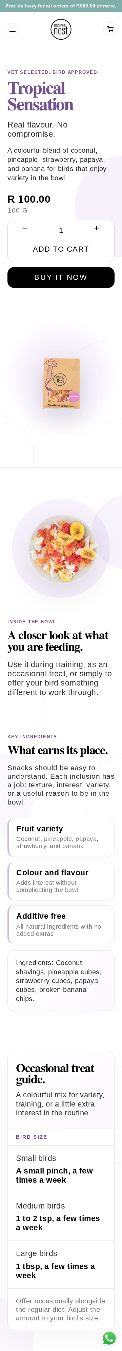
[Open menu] (12, 30)
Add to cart (61, 249)
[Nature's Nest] (61, 29)
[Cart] (110, 29)
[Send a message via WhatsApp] (109, 1338)
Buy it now (60, 277)
